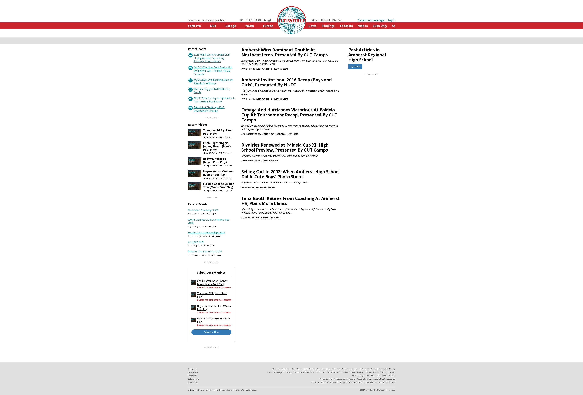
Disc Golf (337, 20)
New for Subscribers (338, 379)
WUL (378, 375)
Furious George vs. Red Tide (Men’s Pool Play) (218, 185)
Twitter (344, 382)
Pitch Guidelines (368, 369)
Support (376, 379)
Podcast (335, 372)
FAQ (383, 379)
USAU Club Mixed (225, 137)
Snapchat (369, 382)
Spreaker (378, 382)
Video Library (389, 369)
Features (271, 372)
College (230, 26)
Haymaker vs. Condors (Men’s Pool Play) (218, 172)
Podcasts (346, 26)
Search (356, 66)
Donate (312, 369)
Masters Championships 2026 (205, 251)
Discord (325, 20)
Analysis (280, 372)
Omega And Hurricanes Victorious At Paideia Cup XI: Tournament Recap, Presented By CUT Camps (289, 115)
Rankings (328, 26)
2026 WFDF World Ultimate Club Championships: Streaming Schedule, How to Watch (212, 58)
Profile (352, 372)
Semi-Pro (194, 26)
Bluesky (352, 382)
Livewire (391, 372)
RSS (393, 382)
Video (383, 372)
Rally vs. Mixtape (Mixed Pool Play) (215, 160)
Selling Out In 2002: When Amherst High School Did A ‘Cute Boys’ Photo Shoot (290, 174)
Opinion (320, 372)
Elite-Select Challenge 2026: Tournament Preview (209, 109)
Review (376, 372)
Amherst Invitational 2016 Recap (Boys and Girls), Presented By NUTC (286, 82)
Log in (391, 20)
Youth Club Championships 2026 (206, 232)
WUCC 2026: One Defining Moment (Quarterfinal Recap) (213, 81)
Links (307, 372)
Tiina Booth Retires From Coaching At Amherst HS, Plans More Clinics (290, 200)
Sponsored (293, 134)
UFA (367, 375)
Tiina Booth (260, 187)
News (312, 26)
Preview (274, 161)
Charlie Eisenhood (263, 217)
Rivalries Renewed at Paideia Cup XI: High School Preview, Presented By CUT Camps (285, 147)
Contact (292, 369)
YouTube (315, 382)
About (315, 20)
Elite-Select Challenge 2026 (203, 210)
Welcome (324, 379)
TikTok (360, 382)
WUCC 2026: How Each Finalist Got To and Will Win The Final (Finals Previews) (213, 71)
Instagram (335, 382)
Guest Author (262, 69)
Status (379, 369)
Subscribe (391, 379)
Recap (285, 69)
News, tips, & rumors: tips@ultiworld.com (206, 20)
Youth (249, 26)
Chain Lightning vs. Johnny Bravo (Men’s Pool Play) (217, 146)
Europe (268, 26)
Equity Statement (333, 369)
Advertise (283, 369)
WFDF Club (206, 226)
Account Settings (364, 379)
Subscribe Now (211, 332)
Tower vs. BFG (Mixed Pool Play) (217, 131)
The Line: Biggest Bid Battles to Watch (211, 90)
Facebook (325, 382)
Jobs (358, 369)
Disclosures (302, 369)
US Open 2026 (196, 242)
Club (213, 26)
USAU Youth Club (207, 236)
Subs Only (380, 26)
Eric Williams (261, 134)
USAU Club (206, 214)
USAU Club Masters (207, 255)
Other (272, 187)
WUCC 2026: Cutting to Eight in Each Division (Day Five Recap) (214, 99)
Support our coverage (371, 20)
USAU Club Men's (225, 153)
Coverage (277, 69)
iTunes (387, 382)
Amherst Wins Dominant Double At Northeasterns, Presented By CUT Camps (284, 52)
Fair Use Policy (348, 369)
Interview (299, 372)
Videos (363, 26)
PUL (372, 375)
